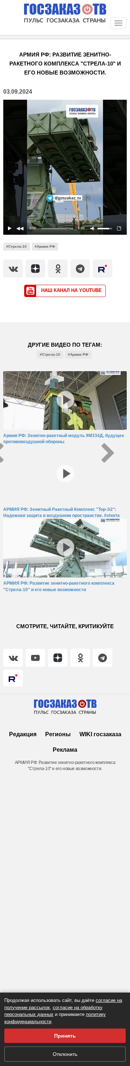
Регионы (58, 734)
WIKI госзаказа (100, 734)
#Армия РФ (45, 246)
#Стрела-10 (16, 246)
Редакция (22, 734)
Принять (65, 1036)
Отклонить (65, 1054)
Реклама (65, 750)
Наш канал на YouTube (71, 290)
